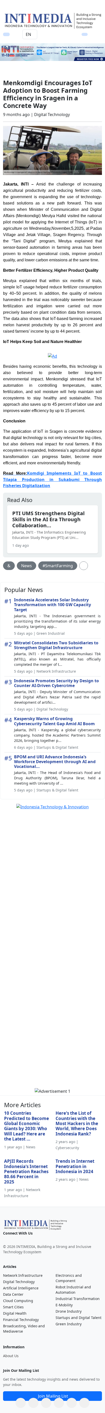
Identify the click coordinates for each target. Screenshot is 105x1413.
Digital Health (15, 1313)
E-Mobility (64, 1305)
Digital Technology (19, 1281)
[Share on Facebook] (33, 1403)
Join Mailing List (53, 1396)
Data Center (13, 1294)
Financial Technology (21, 1319)
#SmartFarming (58, 565)
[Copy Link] (84, 1403)
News (26, 565)
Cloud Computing (18, 1300)
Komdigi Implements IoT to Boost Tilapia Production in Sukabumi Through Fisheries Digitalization (52, 479)
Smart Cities (13, 1307)
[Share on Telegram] (72, 1403)
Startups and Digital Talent (78, 1317)
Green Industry (69, 1323)
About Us (11, 1355)
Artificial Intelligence (20, 1288)
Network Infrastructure (23, 1275)
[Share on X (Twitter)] (46, 1403)
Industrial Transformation (78, 1298)
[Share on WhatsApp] (21, 1403)
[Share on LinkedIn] (59, 1403)
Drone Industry (69, 1311)
